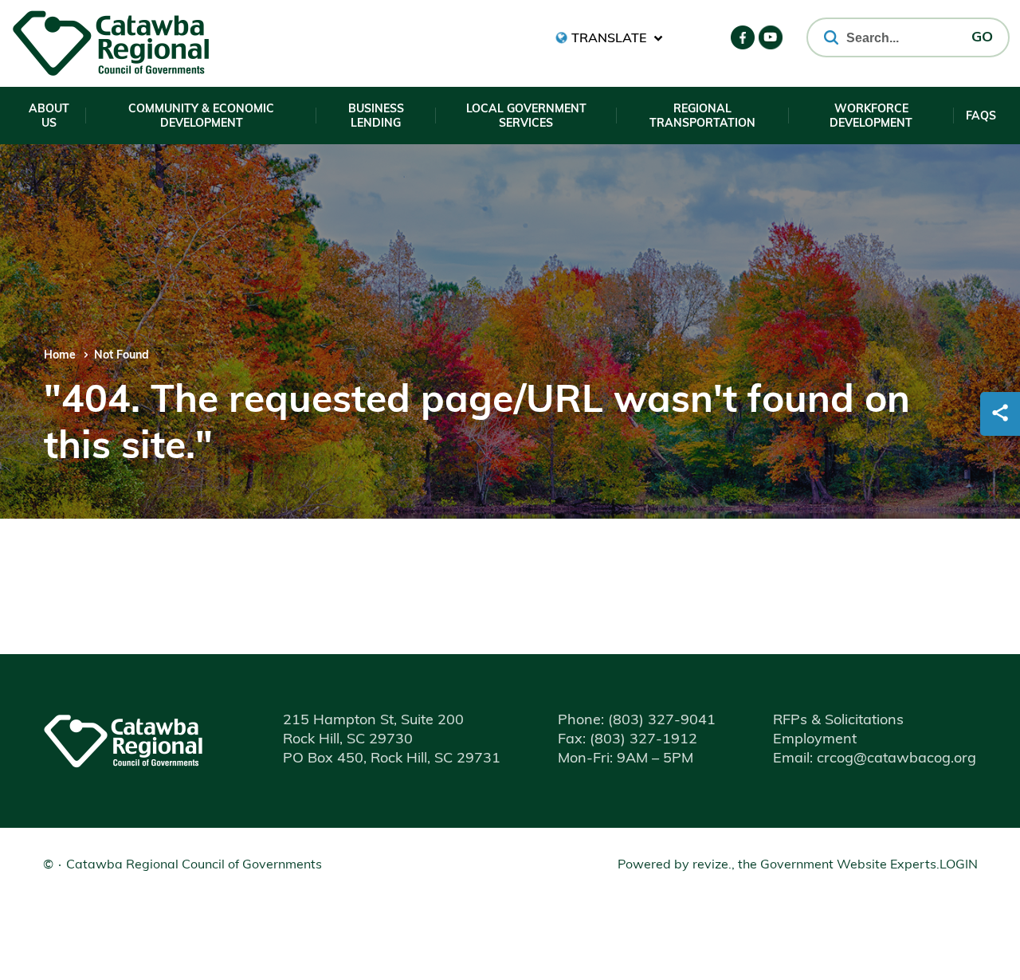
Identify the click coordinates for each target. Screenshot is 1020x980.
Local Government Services (526, 117)
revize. (712, 865)
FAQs (981, 117)
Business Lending (376, 117)
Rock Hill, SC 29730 (348, 740)
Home (60, 356)
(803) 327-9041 (637, 721)
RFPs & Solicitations (838, 721)
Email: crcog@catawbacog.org (874, 759)
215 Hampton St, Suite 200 (373, 721)
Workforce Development (871, 117)
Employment (815, 740)
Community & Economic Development (201, 117)
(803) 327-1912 (627, 740)
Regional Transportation (702, 117)
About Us (49, 117)
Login (959, 865)
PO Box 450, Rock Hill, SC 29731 (391, 759)
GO (982, 38)
